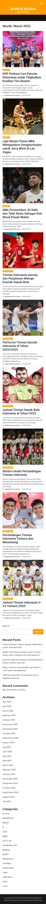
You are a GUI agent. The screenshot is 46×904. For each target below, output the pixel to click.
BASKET (6, 70)
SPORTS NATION (23, 9)
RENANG (6, 850)
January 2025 (9, 774)
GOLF (5, 831)
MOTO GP (7, 840)
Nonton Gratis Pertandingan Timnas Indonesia (22, 473)
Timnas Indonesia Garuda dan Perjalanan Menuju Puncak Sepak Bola (20, 278)
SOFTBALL (7, 863)
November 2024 (10, 783)
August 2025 (8, 742)
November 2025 (10, 729)
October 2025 (9, 733)
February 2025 (9, 769)
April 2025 (7, 760)
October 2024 (9, 787)
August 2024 (8, 797)
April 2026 (7, 706)
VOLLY (5, 886)
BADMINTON (8, 818)
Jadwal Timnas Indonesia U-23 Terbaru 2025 (22, 604)
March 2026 (8, 710)
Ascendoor (16, 900)
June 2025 (7, 751)
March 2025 (8, 765)
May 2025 (7, 756)
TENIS (5, 872)
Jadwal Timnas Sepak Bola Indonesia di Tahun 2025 (21, 411)
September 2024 (11, 792)
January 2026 (9, 720)
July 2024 (7, 801)
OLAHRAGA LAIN (10, 845)
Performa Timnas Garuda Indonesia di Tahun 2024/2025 (20, 346)
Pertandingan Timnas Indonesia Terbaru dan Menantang (18, 538)
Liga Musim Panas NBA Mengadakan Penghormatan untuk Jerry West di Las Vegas (22, 146)
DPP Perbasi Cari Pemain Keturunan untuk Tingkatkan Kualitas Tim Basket (22, 77)
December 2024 (10, 778)
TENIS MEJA (8, 877)
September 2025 (11, 738)
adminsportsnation (12, 95)
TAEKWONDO (8, 868)
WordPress (37, 900)
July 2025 (7, 747)
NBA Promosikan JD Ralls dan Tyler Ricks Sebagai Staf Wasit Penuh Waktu (22, 213)
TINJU (5, 881)
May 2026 (7, 701)
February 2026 (9, 715)
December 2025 (10, 724)
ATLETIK (6, 813)
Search (6, 626)
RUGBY (6, 854)
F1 (3, 827)
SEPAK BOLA (7, 271)
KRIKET (5, 836)
